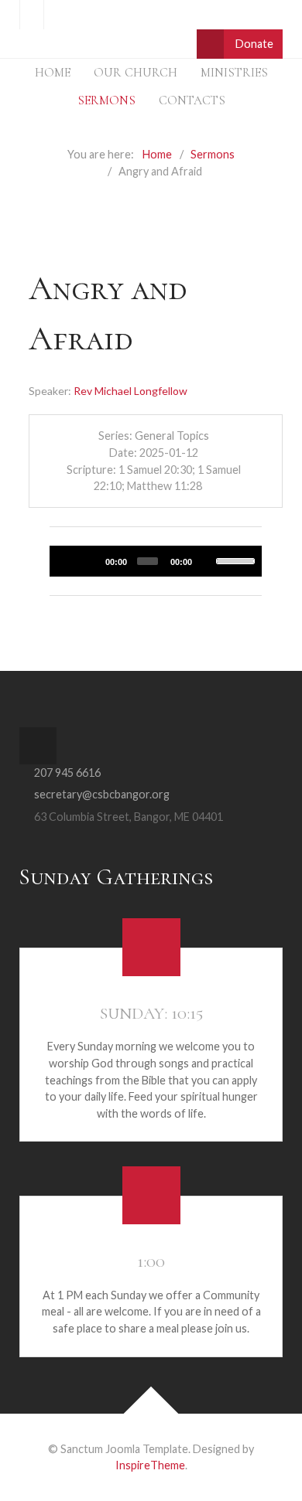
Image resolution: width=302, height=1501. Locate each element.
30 (91, 560)
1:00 (151, 1261)
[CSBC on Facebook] (31, 14)
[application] (155, 561)
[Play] (69, 560)
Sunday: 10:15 (151, 1013)
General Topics (172, 435)
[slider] (235, 560)
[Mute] (206, 560)
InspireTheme (150, 1465)
